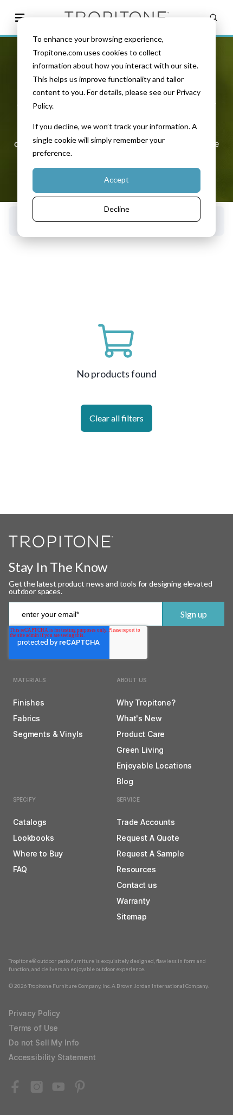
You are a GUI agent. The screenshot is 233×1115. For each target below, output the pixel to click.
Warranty (133, 900)
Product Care (140, 734)
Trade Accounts (145, 822)
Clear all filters (116, 418)
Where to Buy (38, 853)
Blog (124, 781)
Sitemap (131, 916)
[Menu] (19, 17)
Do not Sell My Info (44, 1042)
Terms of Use (33, 1027)
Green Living (140, 749)
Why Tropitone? (146, 702)
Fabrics (26, 718)
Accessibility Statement (52, 1057)
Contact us (136, 885)
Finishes (28, 702)
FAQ (20, 869)
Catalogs (30, 822)
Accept (116, 179)
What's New (139, 718)
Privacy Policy (34, 1013)
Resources (136, 869)
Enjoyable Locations (154, 765)
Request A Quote (147, 837)
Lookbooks (33, 837)
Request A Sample (150, 853)
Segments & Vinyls (48, 734)
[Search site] (213, 17)
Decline (117, 208)
